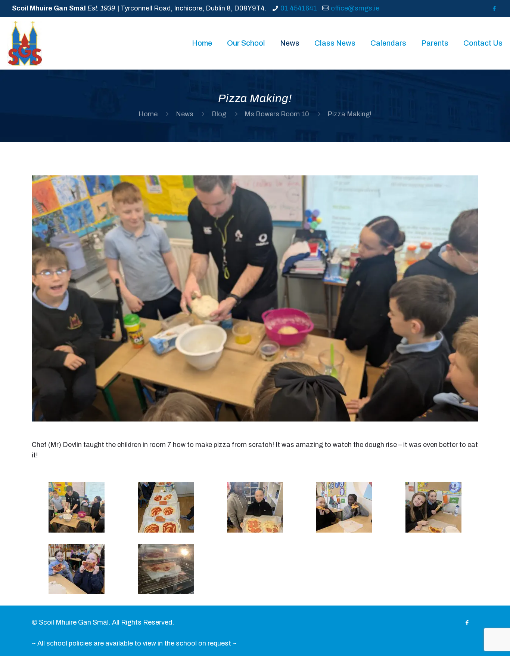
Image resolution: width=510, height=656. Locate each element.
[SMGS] (24, 43)
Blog (219, 114)
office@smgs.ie (355, 8)
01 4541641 (298, 8)
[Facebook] (494, 9)
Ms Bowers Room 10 (277, 114)
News (184, 114)
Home (148, 114)
